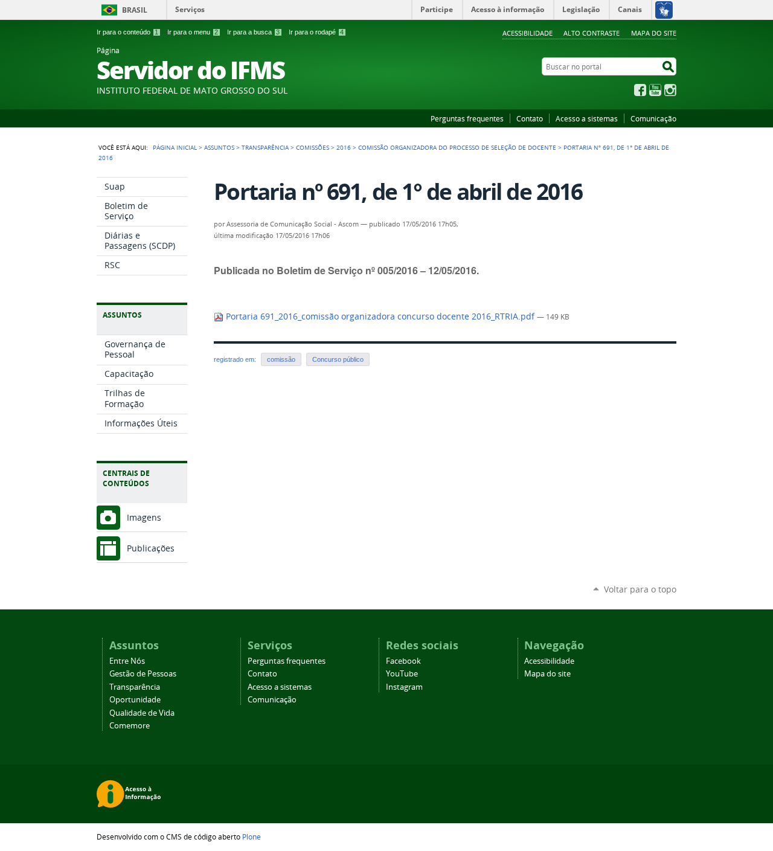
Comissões (312, 147)
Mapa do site (653, 32)
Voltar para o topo (640, 589)
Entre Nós (127, 661)
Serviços (190, 9)
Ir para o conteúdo (127, 32)
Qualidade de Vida (142, 713)
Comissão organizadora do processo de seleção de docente (457, 147)
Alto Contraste (591, 32)
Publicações (151, 548)
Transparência (265, 147)
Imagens (144, 517)
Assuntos (219, 147)
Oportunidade (135, 700)
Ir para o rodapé (316, 32)
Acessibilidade (527, 32)
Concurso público (338, 359)
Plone (251, 836)
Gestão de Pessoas (142, 674)
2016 (343, 147)
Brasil (134, 10)
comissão (281, 359)
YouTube (655, 90)
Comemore (129, 726)
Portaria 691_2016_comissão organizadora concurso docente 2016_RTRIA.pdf (380, 316)
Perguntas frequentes (467, 118)
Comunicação (653, 118)
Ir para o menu (192, 32)
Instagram (670, 90)
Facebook (640, 90)
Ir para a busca (253, 32)
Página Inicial (175, 147)
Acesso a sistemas (587, 118)
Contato (529, 118)
